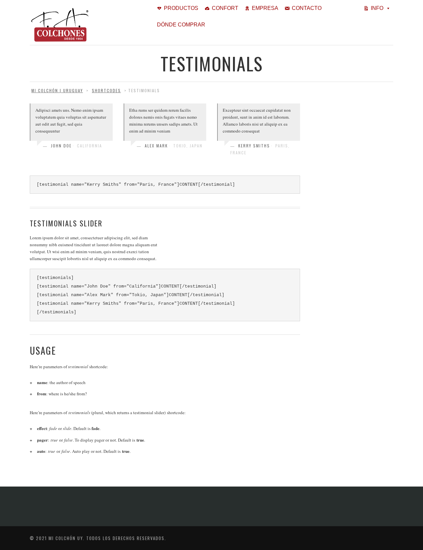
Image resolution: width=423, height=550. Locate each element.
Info (377, 8)
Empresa (265, 8)
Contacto (307, 8)
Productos (181, 8)
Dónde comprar (181, 24)
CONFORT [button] (225, 8)
